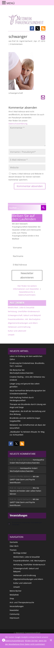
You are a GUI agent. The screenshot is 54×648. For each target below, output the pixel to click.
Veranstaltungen (17, 606)
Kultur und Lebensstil (17, 331)
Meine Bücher (15, 591)
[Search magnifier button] (43, 207)
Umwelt (11, 334)
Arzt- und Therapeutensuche (22, 602)
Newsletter (14, 610)
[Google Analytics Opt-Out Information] (3, 641)
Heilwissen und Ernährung (19, 327)
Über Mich (14, 546)
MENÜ (11, 3)
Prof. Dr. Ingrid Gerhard (22, 41)
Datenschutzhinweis (27, 295)
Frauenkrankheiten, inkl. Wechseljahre (24, 319)
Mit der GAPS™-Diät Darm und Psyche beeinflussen (24, 479)
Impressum (14, 618)
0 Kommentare (16, 44)
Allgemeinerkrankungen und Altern (23, 323)
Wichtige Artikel (19, 553)
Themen (13, 550)
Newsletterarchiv (26, 292)
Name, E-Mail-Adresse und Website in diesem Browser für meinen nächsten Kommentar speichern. (26, 176)
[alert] (27, 523)
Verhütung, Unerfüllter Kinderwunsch (24, 311)
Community (14, 614)
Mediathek (14, 595)
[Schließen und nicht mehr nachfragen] (51, 641)
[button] (32, 28)
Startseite (14, 542)
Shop (12, 598)
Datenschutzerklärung (18, 123)
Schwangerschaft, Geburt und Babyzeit (24, 315)
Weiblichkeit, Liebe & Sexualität (21, 307)
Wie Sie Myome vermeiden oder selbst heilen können (25, 491)
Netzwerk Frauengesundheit (28, 633)
